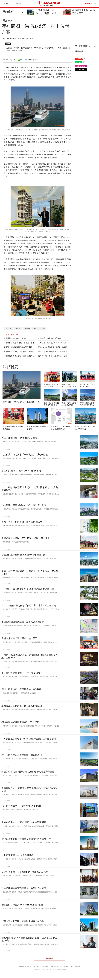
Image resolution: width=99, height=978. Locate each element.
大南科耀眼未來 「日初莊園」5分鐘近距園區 (23, 822)
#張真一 (35, 328)
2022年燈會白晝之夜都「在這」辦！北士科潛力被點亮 (28, 605)
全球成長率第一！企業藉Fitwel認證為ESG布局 (24, 872)
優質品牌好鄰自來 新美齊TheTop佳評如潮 (22, 904)
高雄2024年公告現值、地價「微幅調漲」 (54, 347)
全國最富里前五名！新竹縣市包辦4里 (18, 352)
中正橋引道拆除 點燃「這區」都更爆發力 (22, 673)
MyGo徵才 (37, 966)
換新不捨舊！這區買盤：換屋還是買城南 (21, 522)
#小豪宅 (42, 328)
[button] (19, 11)
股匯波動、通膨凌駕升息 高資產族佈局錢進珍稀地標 (27, 589)
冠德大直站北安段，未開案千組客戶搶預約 (22, 921)
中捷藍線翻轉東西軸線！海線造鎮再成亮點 (22, 622)
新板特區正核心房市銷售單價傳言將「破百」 (69, 405)
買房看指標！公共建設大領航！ (16, 338)
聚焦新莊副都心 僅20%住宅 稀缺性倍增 (21, 471)
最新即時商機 (79, 51)
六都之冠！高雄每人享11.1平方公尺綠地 (54, 343)
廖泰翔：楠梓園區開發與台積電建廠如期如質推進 (23, 347)
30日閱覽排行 (82, 46)
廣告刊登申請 (64, 966)
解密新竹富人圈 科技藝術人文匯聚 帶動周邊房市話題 (27, 771)
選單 (7, 3)
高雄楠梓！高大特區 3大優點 (49, 338)
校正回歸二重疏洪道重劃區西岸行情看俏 (21, 755)
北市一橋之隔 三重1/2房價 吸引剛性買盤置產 (51, 405)
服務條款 (46, 966)
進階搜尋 (18, 3)
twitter (30, 59)
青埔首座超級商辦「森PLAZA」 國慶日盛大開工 (25, 538)
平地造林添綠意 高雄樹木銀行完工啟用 (19, 343)
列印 (36, 59)
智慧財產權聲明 (75, 966)
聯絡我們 (21, 966)
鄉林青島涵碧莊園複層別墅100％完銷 (20, 722)
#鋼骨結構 (27, 328)
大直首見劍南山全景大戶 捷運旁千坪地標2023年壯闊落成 (87, 405)
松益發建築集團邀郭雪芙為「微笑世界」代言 (24, 888)
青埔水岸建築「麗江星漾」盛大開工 (19, 638)
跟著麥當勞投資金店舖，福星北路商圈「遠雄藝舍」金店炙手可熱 (29, 356)
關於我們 (29, 966)
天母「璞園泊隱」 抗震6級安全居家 (19, 438)
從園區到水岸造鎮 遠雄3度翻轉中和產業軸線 (23, 554)
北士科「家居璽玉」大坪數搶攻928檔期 (21, 806)
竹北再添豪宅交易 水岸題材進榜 (17, 855)
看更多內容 (49, 958)
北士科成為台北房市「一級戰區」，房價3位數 (24, 454)
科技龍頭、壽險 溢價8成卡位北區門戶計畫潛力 (24, 505)
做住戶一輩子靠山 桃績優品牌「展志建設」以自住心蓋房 (60, 356)
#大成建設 (18, 328)
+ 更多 (94, 46)
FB (14, 59)
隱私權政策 (54, 966)
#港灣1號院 (8, 328)
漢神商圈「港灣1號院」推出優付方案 (21, 401)
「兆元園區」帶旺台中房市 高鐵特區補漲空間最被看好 (28, 738)
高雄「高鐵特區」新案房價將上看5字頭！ (22, 689)
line (21, 59)
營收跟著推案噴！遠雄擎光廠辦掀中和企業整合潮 (26, 839)
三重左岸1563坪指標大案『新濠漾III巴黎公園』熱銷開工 (60, 352)
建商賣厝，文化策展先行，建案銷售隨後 (21, 705)
